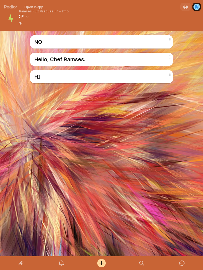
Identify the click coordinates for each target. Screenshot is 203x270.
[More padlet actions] (182, 263)
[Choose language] (185, 7)
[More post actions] (166, 41)
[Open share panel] (21, 263)
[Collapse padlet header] (27, 16)
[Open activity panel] (61, 263)
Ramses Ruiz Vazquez (36, 11)
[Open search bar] (141, 263)
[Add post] (101, 263)
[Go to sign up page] (196, 7)
